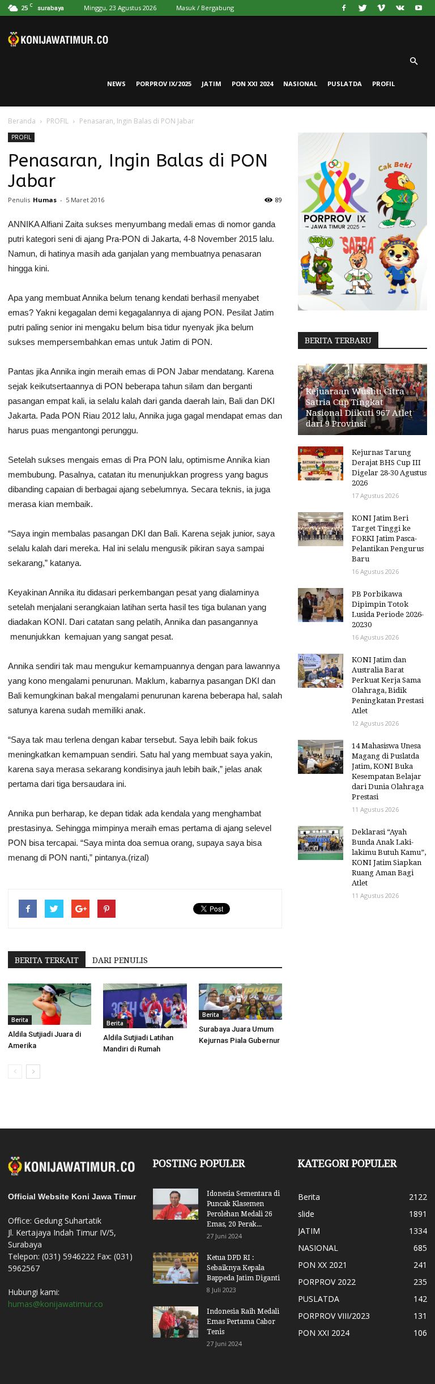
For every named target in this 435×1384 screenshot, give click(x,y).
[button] (413, 61)
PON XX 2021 (322, 1264)
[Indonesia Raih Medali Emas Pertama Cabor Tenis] (175, 1322)
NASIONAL (300, 83)
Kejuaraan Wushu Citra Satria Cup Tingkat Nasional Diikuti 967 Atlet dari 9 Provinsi (359, 407)
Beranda (22, 121)
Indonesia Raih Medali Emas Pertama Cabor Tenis (243, 1322)
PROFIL (383, 83)
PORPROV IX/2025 (163, 83)
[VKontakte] (399, 8)
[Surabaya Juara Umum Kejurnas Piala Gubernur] (240, 1001)
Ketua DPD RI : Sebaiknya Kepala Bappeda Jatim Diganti (243, 1268)
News (116, 83)
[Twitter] (362, 8)
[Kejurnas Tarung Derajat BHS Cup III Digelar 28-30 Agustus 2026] (320, 463)
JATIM (211, 83)
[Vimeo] (381, 8)
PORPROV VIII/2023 (334, 1315)
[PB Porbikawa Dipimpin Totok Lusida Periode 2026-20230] (320, 605)
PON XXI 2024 (252, 83)
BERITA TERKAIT (47, 960)
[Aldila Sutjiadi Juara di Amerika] (49, 1004)
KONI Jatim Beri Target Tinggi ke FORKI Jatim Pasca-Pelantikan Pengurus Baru (388, 538)
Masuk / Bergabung (205, 7)
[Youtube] (418, 8)
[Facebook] (343, 8)
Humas (45, 199)
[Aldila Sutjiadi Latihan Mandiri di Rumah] (144, 1005)
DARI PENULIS (120, 960)
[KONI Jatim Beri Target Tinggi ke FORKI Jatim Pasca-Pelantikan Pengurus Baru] (320, 529)
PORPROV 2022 (327, 1281)
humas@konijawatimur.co (55, 1303)
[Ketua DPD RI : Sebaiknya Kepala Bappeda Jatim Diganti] (175, 1268)
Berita (19, 1020)
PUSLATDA (344, 83)
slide (306, 1213)
